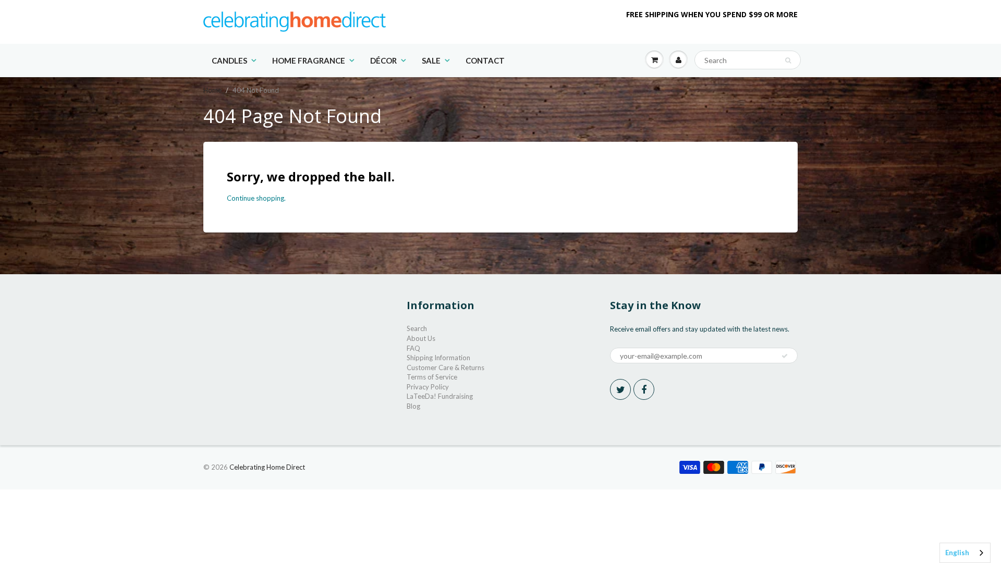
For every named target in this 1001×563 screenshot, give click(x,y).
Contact (485, 60)
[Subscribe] (784, 356)
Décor (383, 60)
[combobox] (965, 553)
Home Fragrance (308, 60)
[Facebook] (643, 389)
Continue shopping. (256, 198)
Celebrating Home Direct (267, 467)
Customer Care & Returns (445, 367)
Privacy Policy (428, 387)
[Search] (788, 60)
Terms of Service (432, 377)
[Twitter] (620, 389)
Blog (413, 406)
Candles (229, 60)
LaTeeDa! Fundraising (440, 396)
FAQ (413, 348)
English (957, 552)
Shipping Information (438, 357)
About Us (421, 338)
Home (212, 90)
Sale (431, 60)
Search (417, 328)
